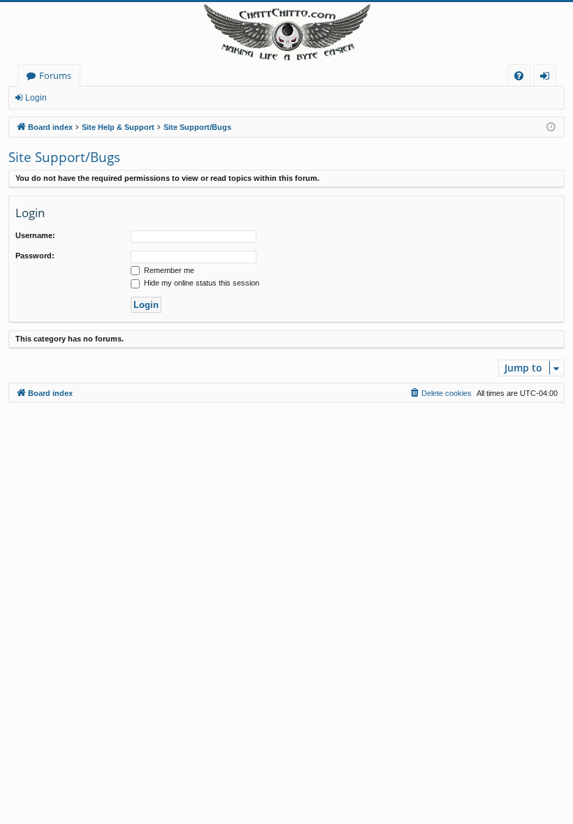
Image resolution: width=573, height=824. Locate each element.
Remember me (168, 270)
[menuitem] (519, 76)
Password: (35, 255)
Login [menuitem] (547, 78)
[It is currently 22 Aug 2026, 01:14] (551, 127)
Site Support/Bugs (64, 157)
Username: (35, 235)
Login (36, 98)
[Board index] (286, 33)
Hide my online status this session (200, 283)
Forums (55, 75)
